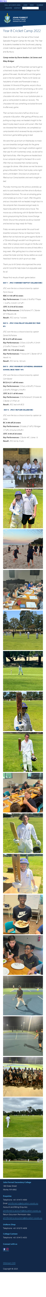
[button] (3, 1)
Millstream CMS (9, 1263)
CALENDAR (39, 5)
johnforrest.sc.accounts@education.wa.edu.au (22, 1211)
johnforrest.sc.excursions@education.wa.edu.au (22, 1218)
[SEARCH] (40, 8)
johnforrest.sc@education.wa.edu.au (23, 1203)
